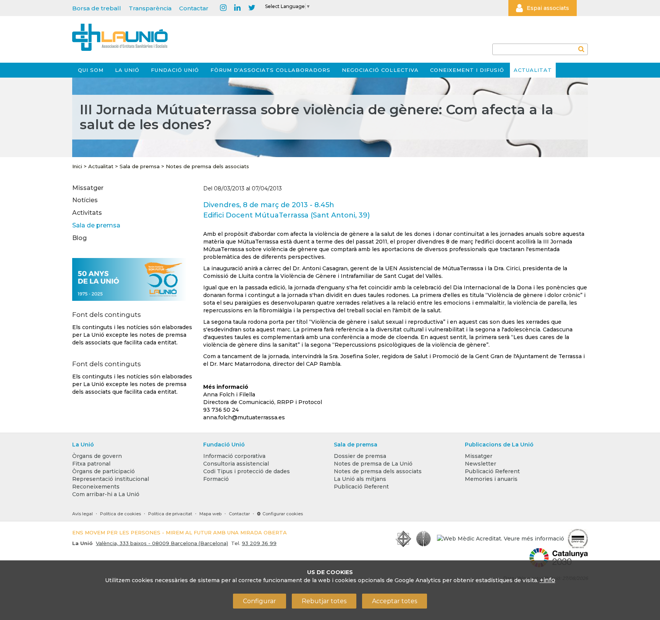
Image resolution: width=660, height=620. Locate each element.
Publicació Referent (361, 486)
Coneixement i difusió (467, 70)
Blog (79, 238)
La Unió (127, 70)
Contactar (194, 8)
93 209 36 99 (259, 543)
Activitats (87, 212)
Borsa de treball (96, 8)
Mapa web (210, 513)
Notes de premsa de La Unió (373, 463)
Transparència (150, 8)
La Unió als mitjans (360, 479)
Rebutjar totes (324, 601)
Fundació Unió (175, 70)
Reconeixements (96, 486)
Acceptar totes (394, 601)
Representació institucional (110, 479)
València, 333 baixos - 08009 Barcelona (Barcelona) (162, 543)
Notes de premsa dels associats (207, 166)
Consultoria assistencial (236, 463)
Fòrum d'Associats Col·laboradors (270, 70)
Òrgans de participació (103, 471)
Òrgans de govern (97, 456)
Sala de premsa (140, 166)
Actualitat (533, 70)
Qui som (91, 70)
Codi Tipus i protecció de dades (246, 471)
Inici (77, 166)
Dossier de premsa (360, 456)
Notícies (85, 200)
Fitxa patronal (91, 463)
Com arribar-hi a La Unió (105, 494)
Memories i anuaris (491, 479)
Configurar (259, 601)
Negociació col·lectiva (380, 70)
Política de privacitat (170, 513)
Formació (216, 479)
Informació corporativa (234, 456)
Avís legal (82, 513)
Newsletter (480, 463)
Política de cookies (120, 513)
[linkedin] (237, 8)
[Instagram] (223, 8)
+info (547, 580)
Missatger (88, 188)
